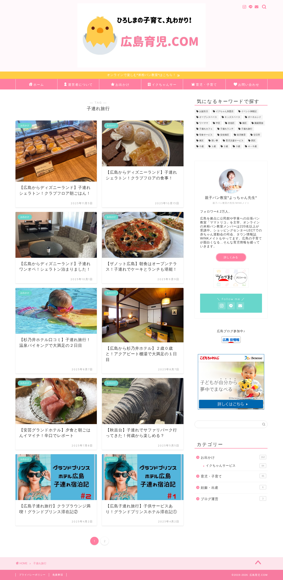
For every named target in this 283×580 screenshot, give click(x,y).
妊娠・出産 (232, 487)
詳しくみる (231, 257)
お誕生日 (203, 111)
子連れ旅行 (246, 129)
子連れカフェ (205, 129)
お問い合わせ (248, 85)
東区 (201, 140)
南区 (244, 123)
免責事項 (57, 574)
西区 (253, 140)
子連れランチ (226, 129)
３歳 (238, 146)
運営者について (80, 85)
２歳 (226, 146)
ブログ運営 (232, 499)
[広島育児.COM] (141, 67)
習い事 (214, 140)
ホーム (38, 85)
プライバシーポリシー (32, 574)
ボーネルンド (254, 117)
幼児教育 (241, 135)
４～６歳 (252, 146)
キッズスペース (232, 117)
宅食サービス (205, 135)
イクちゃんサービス (164, 86)
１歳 (213, 146)
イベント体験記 (249, 111)
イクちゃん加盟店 (224, 111)
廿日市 (256, 135)
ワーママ (203, 123)
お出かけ (122, 85)
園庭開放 (258, 123)
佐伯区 (231, 123)
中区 (218, 123)
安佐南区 (224, 135)
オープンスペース (208, 117)
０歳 (201, 146)
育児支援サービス (234, 140)
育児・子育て (206, 85)
